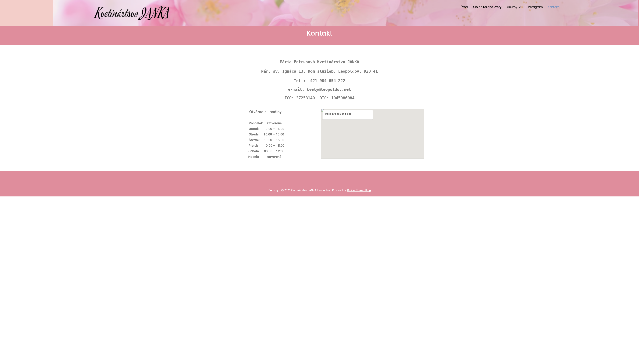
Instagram (535, 7)
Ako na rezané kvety (487, 7)
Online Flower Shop (359, 190)
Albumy (512, 7)
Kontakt (553, 7)
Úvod (464, 7)
